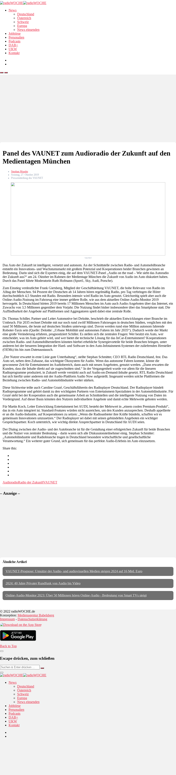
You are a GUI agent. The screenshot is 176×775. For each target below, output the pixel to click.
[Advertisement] (88, 110)
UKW (13, 49)
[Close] (1, 651)
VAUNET (50, 482)
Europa (22, 26)
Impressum (7, 619)
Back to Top (8, 646)
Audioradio (10, 482)
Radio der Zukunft (30, 482)
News (13, 10)
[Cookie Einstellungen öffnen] (32, 773)
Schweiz (23, 22)
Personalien (16, 37)
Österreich (24, 18)
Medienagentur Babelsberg (36, 615)
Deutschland (25, 14)
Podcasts (14, 41)
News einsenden (28, 29)
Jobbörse (15, 33)
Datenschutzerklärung (32, 619)
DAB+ (13, 45)
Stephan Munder (19, 171)
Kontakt (14, 53)
